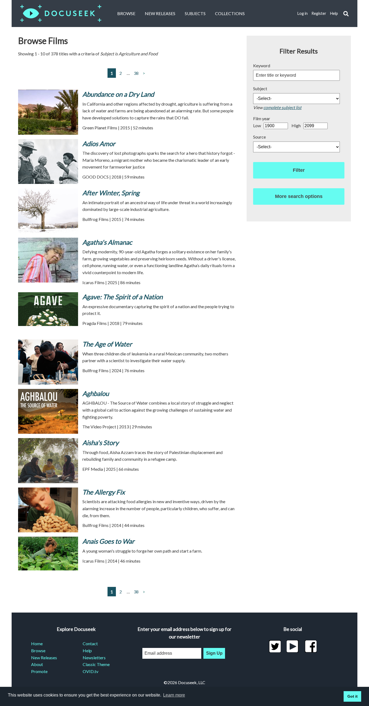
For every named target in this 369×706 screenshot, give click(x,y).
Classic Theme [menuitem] (96, 664)
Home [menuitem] (37, 643)
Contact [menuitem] (90, 643)
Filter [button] (299, 170)
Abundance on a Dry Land (118, 94)
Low (257, 125)
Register (318, 13)
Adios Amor (98, 143)
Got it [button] (352, 696)
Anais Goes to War (108, 541)
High (296, 125)
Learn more (174, 695)
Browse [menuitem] (38, 650)
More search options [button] (299, 196)
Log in (302, 13)
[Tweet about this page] (275, 646)
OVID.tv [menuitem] (90, 671)
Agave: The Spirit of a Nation (122, 297)
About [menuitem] (37, 664)
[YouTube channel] (293, 646)
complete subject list (282, 107)
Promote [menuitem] (39, 671)
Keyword (261, 65)
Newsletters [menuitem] (94, 657)
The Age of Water (107, 344)
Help (334, 13)
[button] (345, 13)
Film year (261, 118)
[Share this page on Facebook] (311, 646)
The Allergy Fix (103, 492)
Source (259, 136)
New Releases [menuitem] (44, 657)
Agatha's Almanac (107, 242)
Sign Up (214, 653)
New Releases (160, 13)
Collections (230, 13)
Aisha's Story (100, 442)
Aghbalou (95, 393)
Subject (260, 88)
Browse (126, 13)
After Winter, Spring (110, 193)
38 (136, 73)
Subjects (195, 13)
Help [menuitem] (87, 650)
